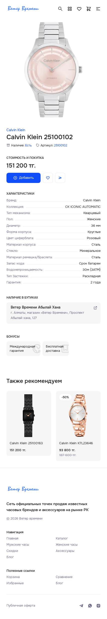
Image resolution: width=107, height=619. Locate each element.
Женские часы (67, 544)
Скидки (12, 551)
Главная (12, 538)
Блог (10, 557)
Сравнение (64, 577)
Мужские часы (17, 544)
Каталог (62, 538)
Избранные (15, 583)
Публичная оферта (20, 605)
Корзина (13, 577)
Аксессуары (65, 551)
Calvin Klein (15, 130)
